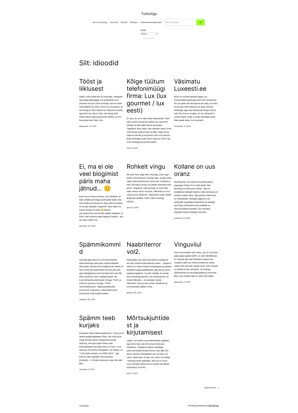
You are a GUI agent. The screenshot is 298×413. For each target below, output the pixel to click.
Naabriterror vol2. (144, 248)
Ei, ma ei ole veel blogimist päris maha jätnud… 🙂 (98, 177)
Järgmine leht (211, 387)
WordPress (213, 405)
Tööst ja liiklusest (91, 85)
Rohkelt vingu (146, 166)
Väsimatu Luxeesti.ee (190, 85)
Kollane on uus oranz (194, 170)
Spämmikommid (100, 248)
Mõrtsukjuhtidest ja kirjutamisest (148, 325)
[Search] (200, 22)
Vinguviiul (187, 244)
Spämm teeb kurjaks (97, 321)
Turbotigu (149, 14)
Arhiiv (143, 30)
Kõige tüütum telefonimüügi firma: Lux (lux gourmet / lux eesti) (147, 96)
